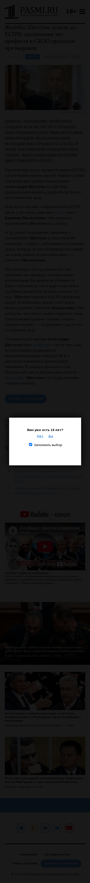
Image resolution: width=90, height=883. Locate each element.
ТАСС (59, 212)
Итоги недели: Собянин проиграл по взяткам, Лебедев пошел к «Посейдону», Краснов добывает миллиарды (43, 717)
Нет (40, 436)
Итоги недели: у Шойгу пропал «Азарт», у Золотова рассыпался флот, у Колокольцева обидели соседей (44, 649)
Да (50, 436)
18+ (71, 11)
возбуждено (43, 345)
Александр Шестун (56, 56)
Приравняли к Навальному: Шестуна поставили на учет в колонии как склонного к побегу (49, 476)
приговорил (15, 377)
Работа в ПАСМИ (24, 863)
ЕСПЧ (75, 56)
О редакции (28, 854)
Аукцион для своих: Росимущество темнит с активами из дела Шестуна (48, 490)
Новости (32, 56)
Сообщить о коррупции (26, 398)
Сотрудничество (57, 854)
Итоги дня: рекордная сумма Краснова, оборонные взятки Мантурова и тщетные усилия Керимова (44, 780)
